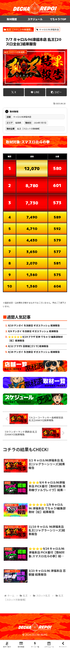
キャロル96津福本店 (49, 29)
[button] (56, 92)
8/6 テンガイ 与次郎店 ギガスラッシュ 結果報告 (33, 331)
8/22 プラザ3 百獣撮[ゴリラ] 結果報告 (28, 346)
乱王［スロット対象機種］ (20, 29)
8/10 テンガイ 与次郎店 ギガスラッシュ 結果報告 (34, 325)
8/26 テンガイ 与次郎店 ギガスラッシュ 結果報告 (34, 352)
